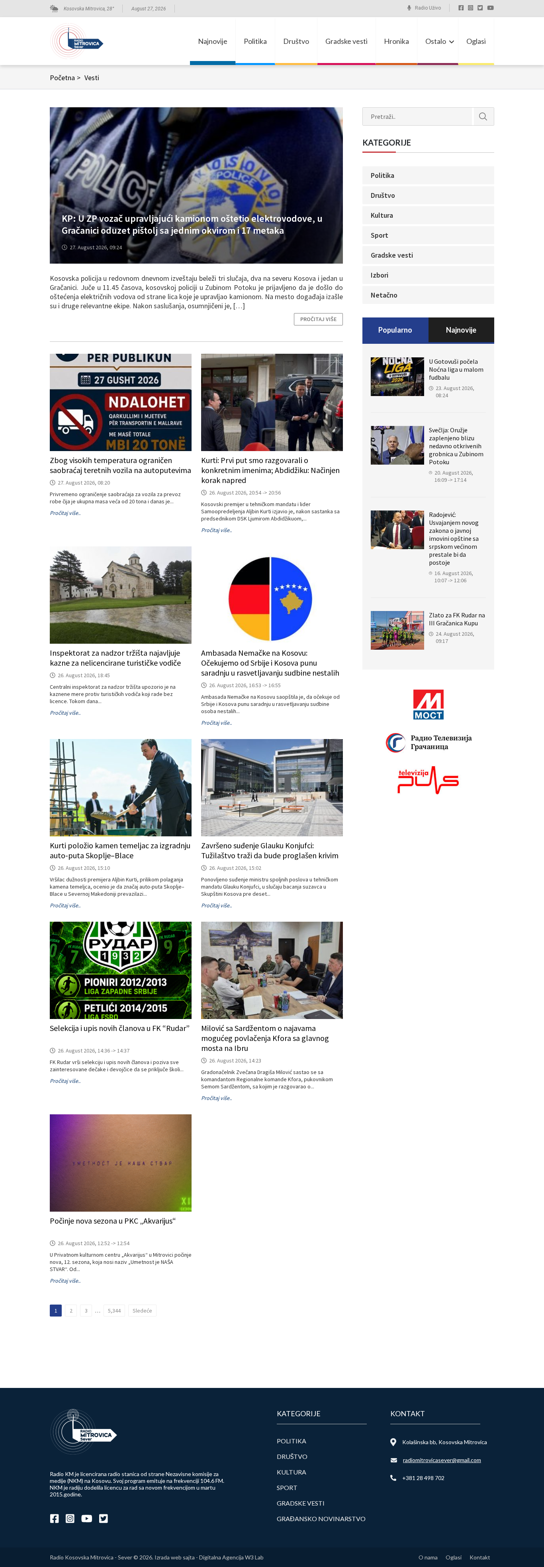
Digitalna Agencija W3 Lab (231, 1557)
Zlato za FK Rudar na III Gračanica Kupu (457, 619)
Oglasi (476, 41)
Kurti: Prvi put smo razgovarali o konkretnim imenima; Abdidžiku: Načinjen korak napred (270, 470)
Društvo (296, 41)
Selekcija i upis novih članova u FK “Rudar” (120, 1028)
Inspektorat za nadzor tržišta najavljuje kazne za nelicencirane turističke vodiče (115, 658)
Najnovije (212, 41)
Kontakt (480, 1557)
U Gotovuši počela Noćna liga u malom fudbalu (456, 369)
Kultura (382, 215)
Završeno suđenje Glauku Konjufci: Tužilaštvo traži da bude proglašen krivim (270, 850)
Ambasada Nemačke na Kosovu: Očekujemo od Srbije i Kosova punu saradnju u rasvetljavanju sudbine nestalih (270, 663)
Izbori (379, 275)
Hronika (396, 41)
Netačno (384, 295)
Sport (379, 235)
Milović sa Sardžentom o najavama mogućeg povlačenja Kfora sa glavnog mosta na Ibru (265, 1038)
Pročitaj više (318, 319)
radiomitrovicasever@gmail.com (442, 1460)
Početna (65, 77)
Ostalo (435, 41)
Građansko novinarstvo (321, 1518)
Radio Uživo (428, 8)
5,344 (114, 1310)
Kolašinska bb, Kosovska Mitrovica (444, 1442)
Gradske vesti (346, 41)
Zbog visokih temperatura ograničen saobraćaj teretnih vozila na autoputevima (120, 465)
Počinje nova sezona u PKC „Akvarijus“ (113, 1221)
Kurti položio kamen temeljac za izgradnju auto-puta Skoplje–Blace (120, 850)
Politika (255, 41)
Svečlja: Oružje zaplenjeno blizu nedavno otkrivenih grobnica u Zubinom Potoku (456, 446)
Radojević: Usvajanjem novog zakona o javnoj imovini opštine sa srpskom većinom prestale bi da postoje (454, 538)
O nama (428, 1557)
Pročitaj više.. (65, 512)
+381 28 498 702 (423, 1477)
